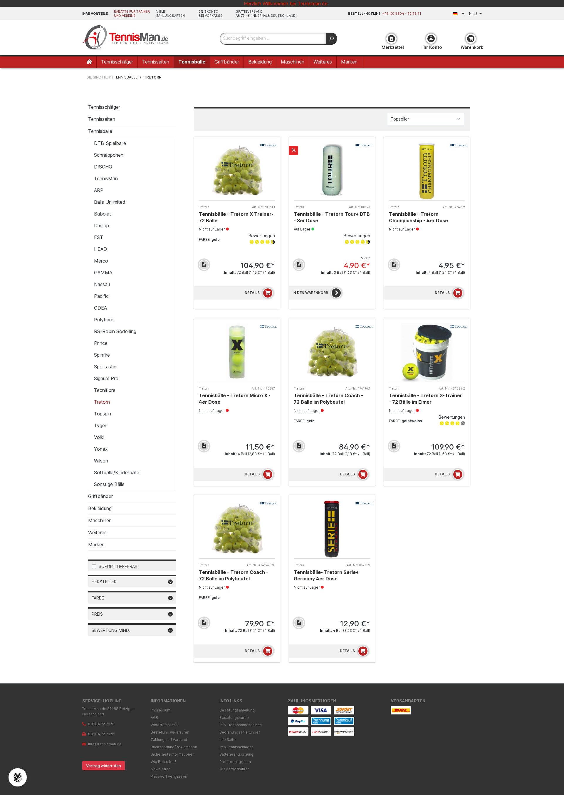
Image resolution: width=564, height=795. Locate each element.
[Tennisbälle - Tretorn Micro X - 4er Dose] (237, 352)
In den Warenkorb (310, 292)
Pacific (101, 296)
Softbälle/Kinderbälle (116, 472)
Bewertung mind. (111, 630)
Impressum (160, 710)
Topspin (102, 414)
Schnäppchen (108, 155)
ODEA (100, 308)
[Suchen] (331, 39)
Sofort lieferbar (118, 566)
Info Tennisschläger (236, 747)
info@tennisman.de (105, 744)
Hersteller (104, 581)
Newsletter (160, 769)
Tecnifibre (104, 390)
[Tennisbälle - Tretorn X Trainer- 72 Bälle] (237, 171)
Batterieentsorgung (236, 754)
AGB (154, 717)
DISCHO (103, 167)
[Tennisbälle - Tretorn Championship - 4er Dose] (427, 171)
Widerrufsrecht (164, 725)
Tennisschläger (104, 107)
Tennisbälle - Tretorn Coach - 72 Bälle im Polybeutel (328, 399)
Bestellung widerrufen (170, 732)
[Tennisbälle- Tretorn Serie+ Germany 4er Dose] (332, 529)
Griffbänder (100, 496)
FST (98, 237)
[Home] (89, 62)
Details (252, 292)
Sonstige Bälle (109, 484)
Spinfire (102, 355)
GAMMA (103, 272)
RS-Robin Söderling (115, 331)
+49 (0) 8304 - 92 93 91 (401, 13)
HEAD (100, 249)
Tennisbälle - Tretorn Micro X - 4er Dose (235, 399)
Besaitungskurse (234, 717)
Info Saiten (228, 739)
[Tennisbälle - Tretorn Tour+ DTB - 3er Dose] (332, 171)
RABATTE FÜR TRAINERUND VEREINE (132, 13)
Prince (101, 343)
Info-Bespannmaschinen (240, 725)
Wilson (101, 461)
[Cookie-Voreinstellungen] (17, 777)
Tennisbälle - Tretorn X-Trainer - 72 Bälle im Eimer (425, 399)
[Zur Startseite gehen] (126, 37)
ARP (98, 190)
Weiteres (97, 532)
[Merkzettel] (391, 39)
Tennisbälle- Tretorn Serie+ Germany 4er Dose (326, 575)
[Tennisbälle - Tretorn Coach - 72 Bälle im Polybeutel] (332, 352)
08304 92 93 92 (101, 734)
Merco (101, 261)
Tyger (100, 425)
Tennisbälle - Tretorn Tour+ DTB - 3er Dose (332, 217)
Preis (97, 614)
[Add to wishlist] (204, 265)
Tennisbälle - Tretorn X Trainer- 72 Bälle (236, 217)
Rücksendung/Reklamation (174, 747)
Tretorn (102, 402)
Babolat (102, 214)
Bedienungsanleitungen (240, 732)
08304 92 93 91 (101, 724)
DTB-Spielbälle (110, 143)
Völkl (99, 437)
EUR (473, 13)
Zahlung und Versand (169, 739)
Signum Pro (106, 378)
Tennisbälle (100, 131)
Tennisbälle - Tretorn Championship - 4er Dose (418, 217)
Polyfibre (103, 320)
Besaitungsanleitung (237, 710)
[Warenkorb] (471, 39)
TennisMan (106, 178)
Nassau (102, 284)
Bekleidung (100, 508)
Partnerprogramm (235, 761)
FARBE (98, 597)
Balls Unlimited (109, 202)
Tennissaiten (101, 119)
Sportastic (105, 367)
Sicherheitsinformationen (172, 754)
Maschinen (100, 520)
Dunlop (101, 225)
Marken (96, 544)
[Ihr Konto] (431, 39)
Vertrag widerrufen (103, 765)
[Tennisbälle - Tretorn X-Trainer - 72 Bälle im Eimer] (427, 352)
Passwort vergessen (169, 776)
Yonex (101, 449)
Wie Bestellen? (163, 761)
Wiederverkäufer (234, 769)
